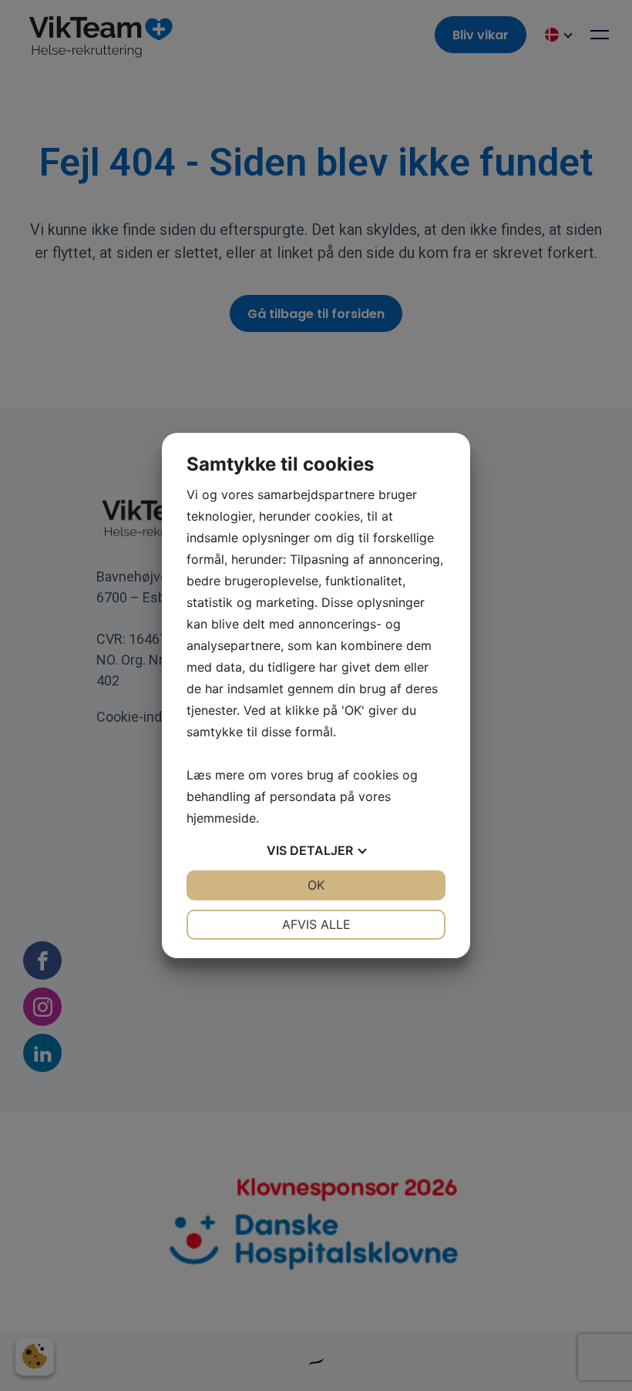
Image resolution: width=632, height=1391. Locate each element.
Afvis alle (316, 924)
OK (316, 885)
